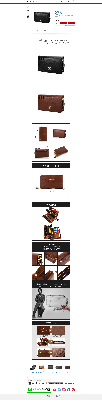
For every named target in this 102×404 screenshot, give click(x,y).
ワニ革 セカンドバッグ (30, 3)
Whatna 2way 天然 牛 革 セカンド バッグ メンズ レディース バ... (67, 372)
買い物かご (65, 1)
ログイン (73, 3)
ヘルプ (40, 396)
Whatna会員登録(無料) (68, 3)
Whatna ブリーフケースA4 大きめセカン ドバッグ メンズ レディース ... (50, 372)
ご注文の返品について (60, 12)
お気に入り (68, 1)
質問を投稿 (39, 380)
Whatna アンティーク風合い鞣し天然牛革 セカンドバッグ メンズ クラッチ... (41, 372)
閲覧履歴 (71, 1)
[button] (28, 6)
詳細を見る (66, 13)
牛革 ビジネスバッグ (44, 3)
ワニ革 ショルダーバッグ (37, 3)
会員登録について (49, 396)
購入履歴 (74, 1)
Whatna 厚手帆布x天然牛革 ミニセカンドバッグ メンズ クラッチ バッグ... (58, 372)
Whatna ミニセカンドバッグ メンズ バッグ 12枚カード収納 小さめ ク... (33, 372)
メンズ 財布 (49, 3)
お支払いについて (58, 396)
